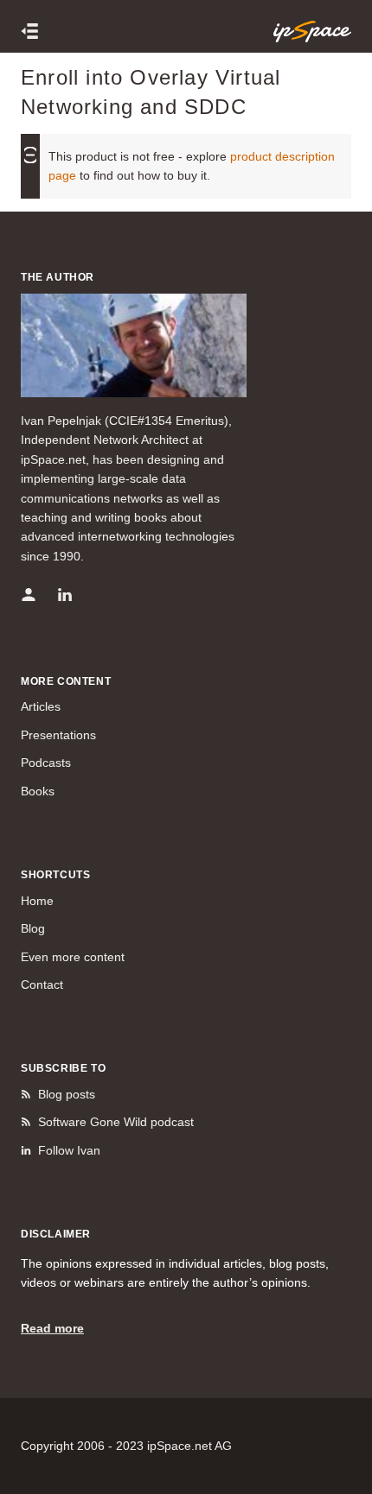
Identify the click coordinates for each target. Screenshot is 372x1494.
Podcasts (46, 762)
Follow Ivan (69, 1150)
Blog (33, 928)
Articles (41, 706)
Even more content (73, 957)
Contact (42, 984)
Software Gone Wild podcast (116, 1122)
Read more (52, 1328)
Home (37, 901)
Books (38, 791)
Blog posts (66, 1094)
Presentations (58, 735)
